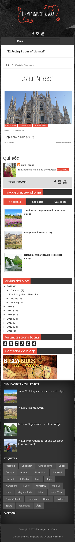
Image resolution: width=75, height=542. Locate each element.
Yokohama (24, 505)
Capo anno (25, 125)
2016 (10, 314)
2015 (10, 318)
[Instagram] (37, 33)
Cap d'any (10, 125)
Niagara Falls (24, 492)
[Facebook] (33, 33)
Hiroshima (40, 472)
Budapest (27, 465)
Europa (10, 472)
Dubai (61, 465)
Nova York (56, 492)
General (24, 472)
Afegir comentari (64, 142)
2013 (10, 322)
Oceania (32, 499)
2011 (10, 330)
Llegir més (62, 170)
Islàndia (24, 479)
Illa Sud (10, 479)
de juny (14, 298)
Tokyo (9, 505)
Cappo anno (40, 125)
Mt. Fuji (56, 485)
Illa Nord (57, 472)
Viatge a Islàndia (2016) (31, 407)
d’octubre (15, 290)
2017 (10, 310)
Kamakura (11, 485)
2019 (10, 286)
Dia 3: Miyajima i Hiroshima (24, 294)
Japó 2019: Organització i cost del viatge (41, 391)
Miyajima (41, 485)
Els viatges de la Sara (46, 529)
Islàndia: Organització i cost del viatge (39, 424)
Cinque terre (45, 465)
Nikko (41, 492)
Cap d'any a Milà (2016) (19, 137)
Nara (8, 492)
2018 (10, 306)
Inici (8, 65)
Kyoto (26, 485)
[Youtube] (42, 33)
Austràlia (10, 465)
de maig (15, 302)
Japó (49, 479)
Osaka (46, 499)
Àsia (38, 505)
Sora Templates (31, 537)
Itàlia (37, 479)
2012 (10, 326)
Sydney (61, 499)
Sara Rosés (27, 164)
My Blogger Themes (53, 537)
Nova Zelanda (13, 499)
